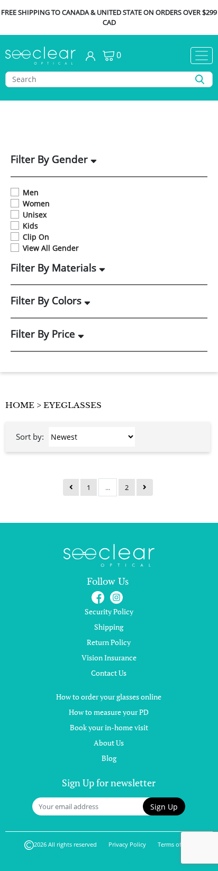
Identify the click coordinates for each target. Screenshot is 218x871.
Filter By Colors (47, 301)
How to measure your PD (109, 712)
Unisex (35, 215)
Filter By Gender (50, 159)
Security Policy (109, 611)
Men (31, 192)
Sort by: (30, 436)
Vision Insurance (109, 657)
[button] (164, 806)
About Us (109, 743)
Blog (109, 758)
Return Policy (109, 642)
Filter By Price (44, 334)
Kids (30, 226)
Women (36, 203)
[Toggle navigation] (201, 55)
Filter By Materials (55, 268)
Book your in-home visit (109, 727)
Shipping (108, 627)
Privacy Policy (127, 844)
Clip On (36, 237)
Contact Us (108, 673)
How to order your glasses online (108, 697)
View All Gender (51, 248)
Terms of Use (175, 844)
